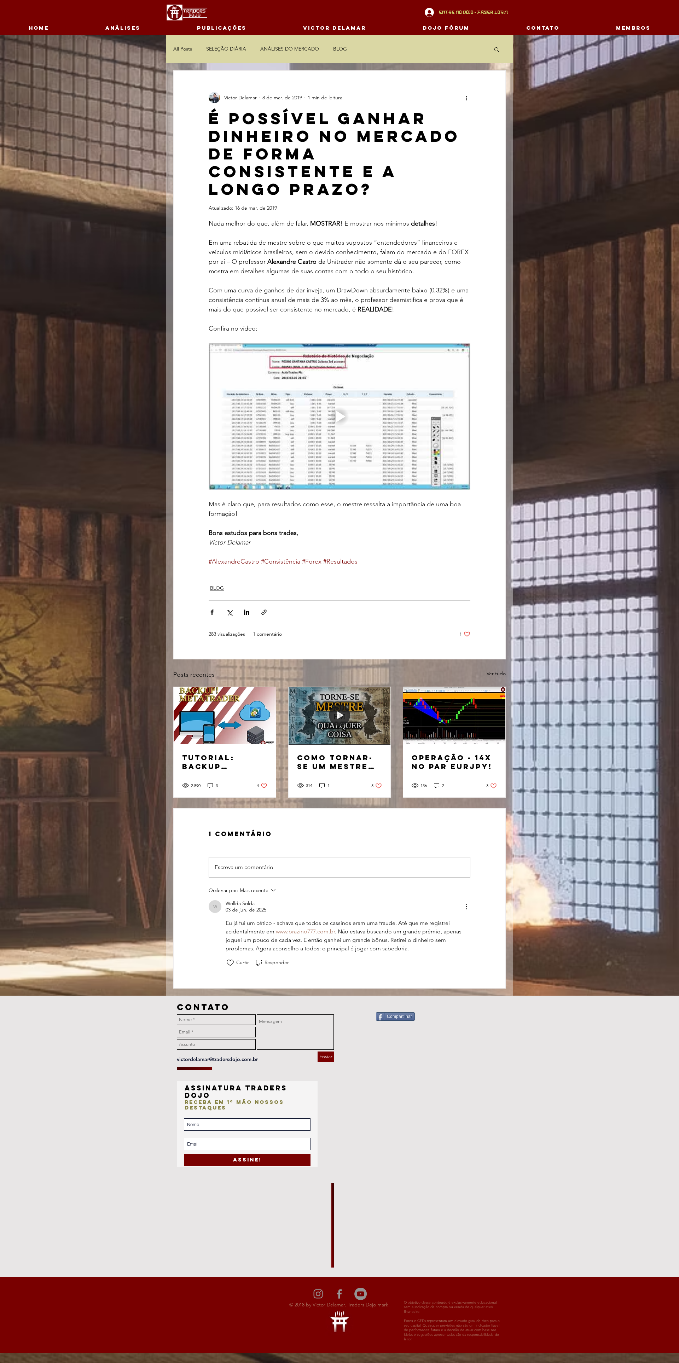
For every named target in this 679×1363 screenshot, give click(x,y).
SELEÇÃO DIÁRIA (226, 49)
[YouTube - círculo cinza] (360, 1294)
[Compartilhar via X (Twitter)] (229, 612)
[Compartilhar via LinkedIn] (246, 612)
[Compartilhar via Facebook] (212, 612)
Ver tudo (496, 673)
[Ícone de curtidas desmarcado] (230, 963)
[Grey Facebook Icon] (339, 1294)
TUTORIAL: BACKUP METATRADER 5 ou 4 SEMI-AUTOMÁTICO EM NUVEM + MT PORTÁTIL (222, 762)
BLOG (340, 49)
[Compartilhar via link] (264, 612)
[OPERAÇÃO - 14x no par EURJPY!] (454, 715)
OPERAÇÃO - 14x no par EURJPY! (452, 762)
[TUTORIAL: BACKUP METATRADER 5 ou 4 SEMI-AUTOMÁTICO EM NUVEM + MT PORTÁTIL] (225, 715)
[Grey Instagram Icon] (318, 1294)
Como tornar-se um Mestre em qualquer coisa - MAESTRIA (335, 762)
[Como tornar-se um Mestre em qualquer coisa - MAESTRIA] (340, 715)
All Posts (182, 49)
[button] (496, 49)
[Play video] (339, 416)
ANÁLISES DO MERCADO (289, 49)
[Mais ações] (466, 97)
